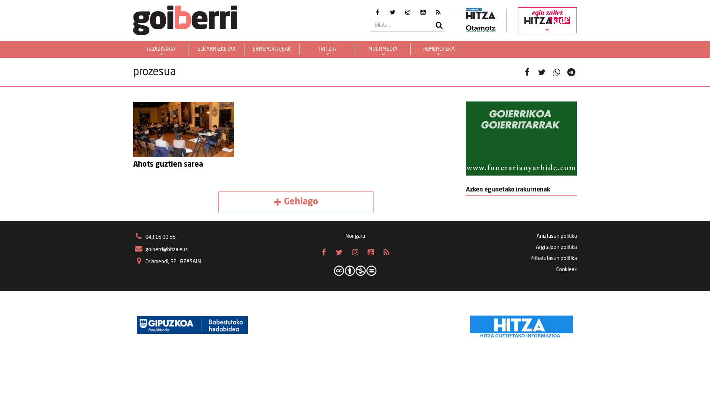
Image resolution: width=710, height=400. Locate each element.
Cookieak (566, 269)
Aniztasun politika (557, 236)
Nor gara (355, 236)
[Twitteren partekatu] (541, 72)
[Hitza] (521, 325)
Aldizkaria (161, 49)
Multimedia (383, 49)
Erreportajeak (272, 49)
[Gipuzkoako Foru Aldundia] (192, 325)
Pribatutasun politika (553, 258)
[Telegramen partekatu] (571, 72)
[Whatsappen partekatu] (556, 72)
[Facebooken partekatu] (526, 72)
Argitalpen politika (556, 247)
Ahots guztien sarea (168, 165)
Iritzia (327, 49)
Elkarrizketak (216, 49)
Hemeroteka (438, 49)
